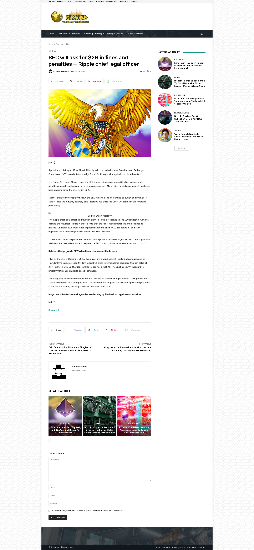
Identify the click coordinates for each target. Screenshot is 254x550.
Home (51, 44)
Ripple (69, 44)
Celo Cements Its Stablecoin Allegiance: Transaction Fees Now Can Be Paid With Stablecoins (70, 350)
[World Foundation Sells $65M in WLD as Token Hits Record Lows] (165, 135)
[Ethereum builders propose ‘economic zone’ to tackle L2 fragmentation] (134, 416)
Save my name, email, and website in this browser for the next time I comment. (87, 511)
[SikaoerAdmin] (51, 71)
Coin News (60, 44)
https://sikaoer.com (79, 370)
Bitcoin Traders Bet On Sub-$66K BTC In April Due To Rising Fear (188, 119)
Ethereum (64, 424)
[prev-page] (50, 441)
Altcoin (177, 131)
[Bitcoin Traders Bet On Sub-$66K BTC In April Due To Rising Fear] (165, 117)
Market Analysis (181, 113)
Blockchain (133, 424)
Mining (99, 424)
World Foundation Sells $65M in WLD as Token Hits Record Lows (188, 137)
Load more (180, 148)
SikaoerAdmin (62, 71)
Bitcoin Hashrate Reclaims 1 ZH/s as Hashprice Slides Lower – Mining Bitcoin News (99, 430)
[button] (202, 33)
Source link (54, 310)
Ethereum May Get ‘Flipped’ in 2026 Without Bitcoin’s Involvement (65, 430)
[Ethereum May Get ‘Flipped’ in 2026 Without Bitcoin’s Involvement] (65, 416)
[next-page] (55, 441)
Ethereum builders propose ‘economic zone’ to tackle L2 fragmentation (134, 430)
